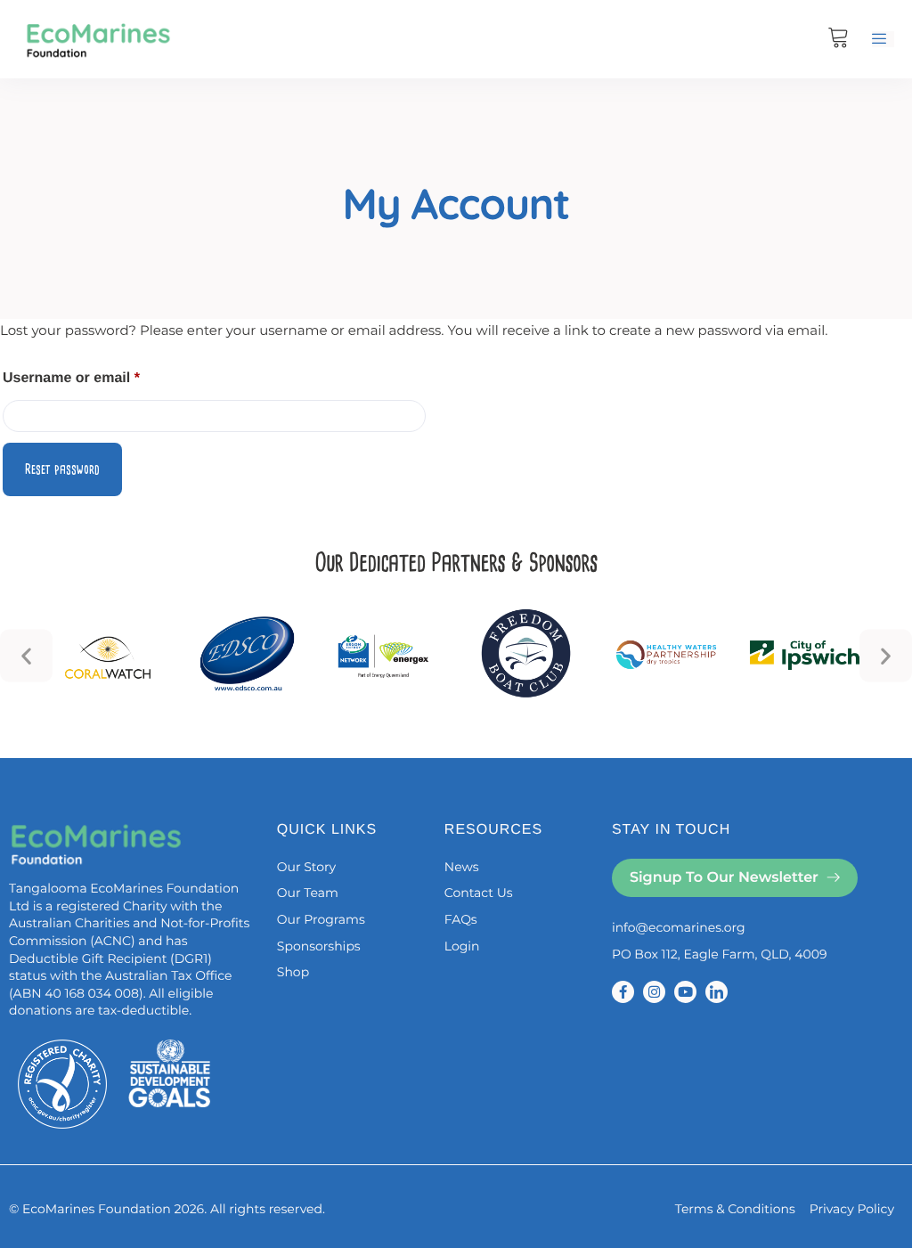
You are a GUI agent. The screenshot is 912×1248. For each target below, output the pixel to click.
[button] (26, 655)
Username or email (101, 375)
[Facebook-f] (623, 992)
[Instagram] (654, 992)
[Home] (98, 38)
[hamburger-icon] (883, 39)
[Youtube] (685, 992)
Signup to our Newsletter (724, 877)
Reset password (62, 469)
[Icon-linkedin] (716, 992)
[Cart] (838, 39)
